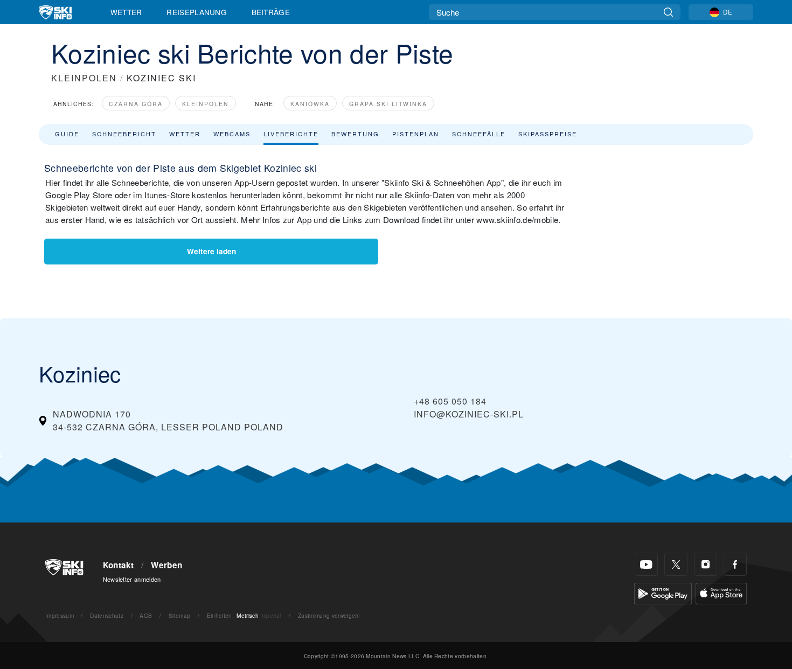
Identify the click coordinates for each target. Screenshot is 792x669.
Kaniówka (310, 104)
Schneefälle (478, 133)
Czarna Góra (136, 104)
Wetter (126, 11)
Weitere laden (211, 251)
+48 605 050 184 (450, 401)
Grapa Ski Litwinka (388, 104)
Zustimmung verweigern (329, 615)
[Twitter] (675, 564)
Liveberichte (290, 133)
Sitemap (179, 615)
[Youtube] (646, 564)
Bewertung (355, 133)
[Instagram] (705, 564)
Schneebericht (124, 133)
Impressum (59, 615)
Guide (67, 133)
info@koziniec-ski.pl (469, 414)
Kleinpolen (205, 104)
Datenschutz (106, 615)
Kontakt (118, 565)
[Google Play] (663, 592)
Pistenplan (415, 133)
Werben (166, 565)
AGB (146, 615)
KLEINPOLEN (84, 78)
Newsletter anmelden (132, 579)
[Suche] (668, 12)
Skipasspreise (547, 133)
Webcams (232, 133)
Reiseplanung (196, 11)
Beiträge (271, 11)
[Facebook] (735, 564)
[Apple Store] (721, 592)
